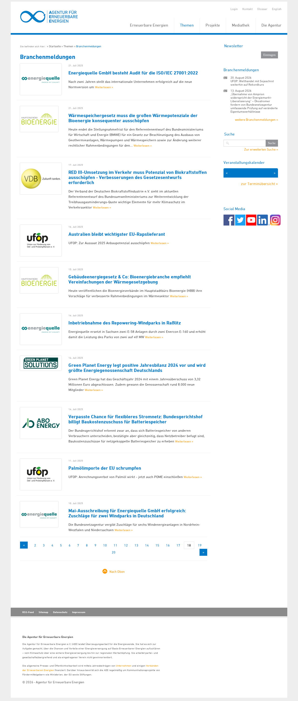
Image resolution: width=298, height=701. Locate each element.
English (276, 9)
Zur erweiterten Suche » (261, 149)
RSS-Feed (28, 612)
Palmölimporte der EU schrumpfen (104, 468)
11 (115, 545)
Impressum (78, 612)
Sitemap (43, 612)
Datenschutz (60, 612)
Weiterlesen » (104, 87)
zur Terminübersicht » (259, 184)
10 (105, 545)
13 (136, 545)
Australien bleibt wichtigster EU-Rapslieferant (116, 234)
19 (200, 545)
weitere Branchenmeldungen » (256, 119)
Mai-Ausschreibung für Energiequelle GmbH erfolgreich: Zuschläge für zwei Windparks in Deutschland (127, 513)
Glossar (262, 9)
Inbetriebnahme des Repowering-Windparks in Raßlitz (124, 323)
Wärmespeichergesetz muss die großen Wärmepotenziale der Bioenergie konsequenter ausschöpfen (133, 118)
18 (189, 545)
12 (126, 545)
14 (147, 545)
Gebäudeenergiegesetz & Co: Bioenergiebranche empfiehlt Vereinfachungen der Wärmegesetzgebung (129, 279)
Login (234, 9)
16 (168, 545)
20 (113, 552)
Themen (187, 25)
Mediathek (241, 25)
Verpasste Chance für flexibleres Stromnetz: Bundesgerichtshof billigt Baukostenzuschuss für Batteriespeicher (135, 419)
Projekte (213, 25)
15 (157, 545)
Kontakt (247, 9)
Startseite (55, 46)
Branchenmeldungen (88, 46)
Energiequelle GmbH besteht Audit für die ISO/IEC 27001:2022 (133, 73)
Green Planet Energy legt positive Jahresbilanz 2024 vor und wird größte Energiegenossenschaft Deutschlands (137, 367)
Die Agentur (271, 25)
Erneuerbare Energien (149, 25)
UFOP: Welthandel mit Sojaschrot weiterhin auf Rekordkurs (252, 82)
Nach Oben (117, 571)
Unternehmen (123, 665)
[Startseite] (49, 17)
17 (178, 545)
